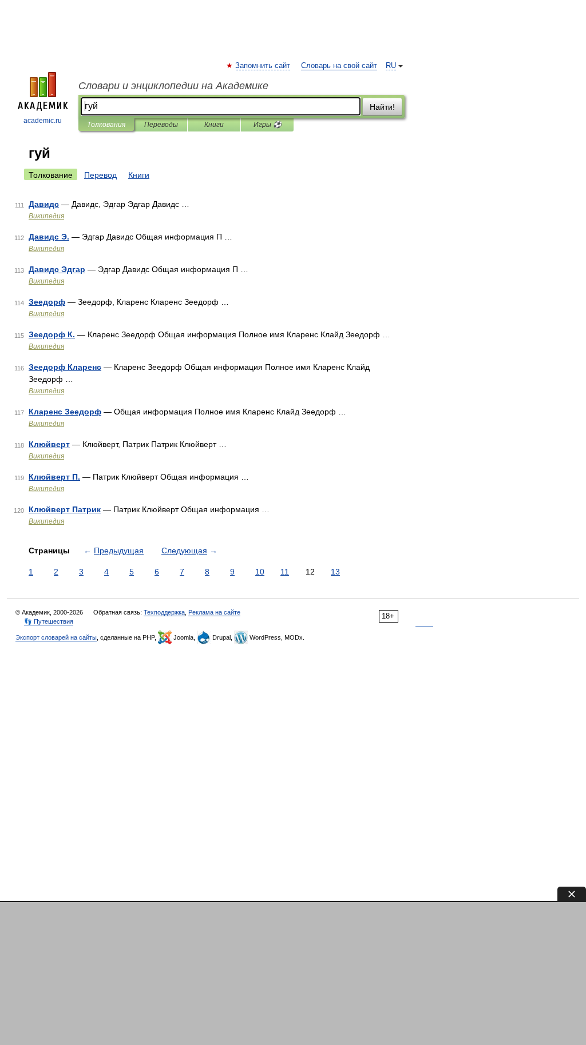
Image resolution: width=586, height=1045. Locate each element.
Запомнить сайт (263, 66)
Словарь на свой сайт (339, 66)
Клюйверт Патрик (65, 509)
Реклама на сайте (214, 612)
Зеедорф (47, 301)
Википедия (46, 216)
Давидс (44, 204)
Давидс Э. (49, 236)
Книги (214, 125)
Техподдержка (164, 612)
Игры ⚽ (268, 125)
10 (259, 571)
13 (335, 571)
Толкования (106, 125)
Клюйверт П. (54, 476)
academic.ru (42, 121)
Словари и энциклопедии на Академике (173, 85)
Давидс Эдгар (57, 269)
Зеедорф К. (52, 334)
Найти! (382, 106)
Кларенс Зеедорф (65, 411)
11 (284, 571)
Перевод (100, 175)
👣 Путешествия (48, 621)
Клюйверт (49, 444)
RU (391, 66)
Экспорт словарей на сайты (56, 637)
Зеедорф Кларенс (65, 367)
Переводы (161, 125)
